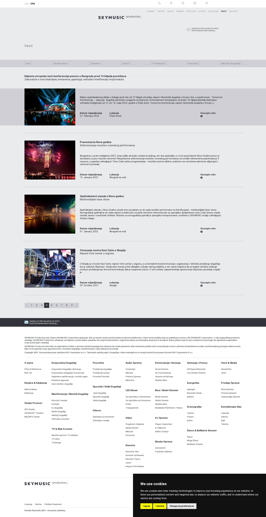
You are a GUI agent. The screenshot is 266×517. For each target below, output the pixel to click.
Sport (126, 63)
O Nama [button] (150, 11)
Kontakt (233, 11)
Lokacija (28, 504)
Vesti (224, 11)
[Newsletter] (188, 30)
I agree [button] (146, 506)
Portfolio (191, 11)
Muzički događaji (230, 63)
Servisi (161, 11)
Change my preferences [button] (182, 506)
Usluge (170, 11)
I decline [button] (159, 506)
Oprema (180, 11)
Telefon (38, 504)
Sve (28, 63)
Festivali (193, 63)
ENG (26, 3)
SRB (32, 3)
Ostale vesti (60, 63)
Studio (202, 11)
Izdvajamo (213, 11)
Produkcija (159, 63)
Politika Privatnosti (53, 504)
